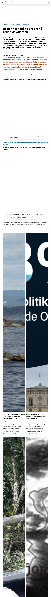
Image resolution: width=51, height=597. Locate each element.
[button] (48, 2)
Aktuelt (6, 24)
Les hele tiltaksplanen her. (17, 226)
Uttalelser (26, 24)
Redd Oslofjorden (15, 24)
